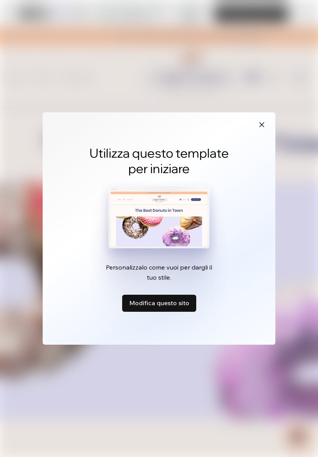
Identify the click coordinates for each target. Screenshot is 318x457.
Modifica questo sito (159, 303)
